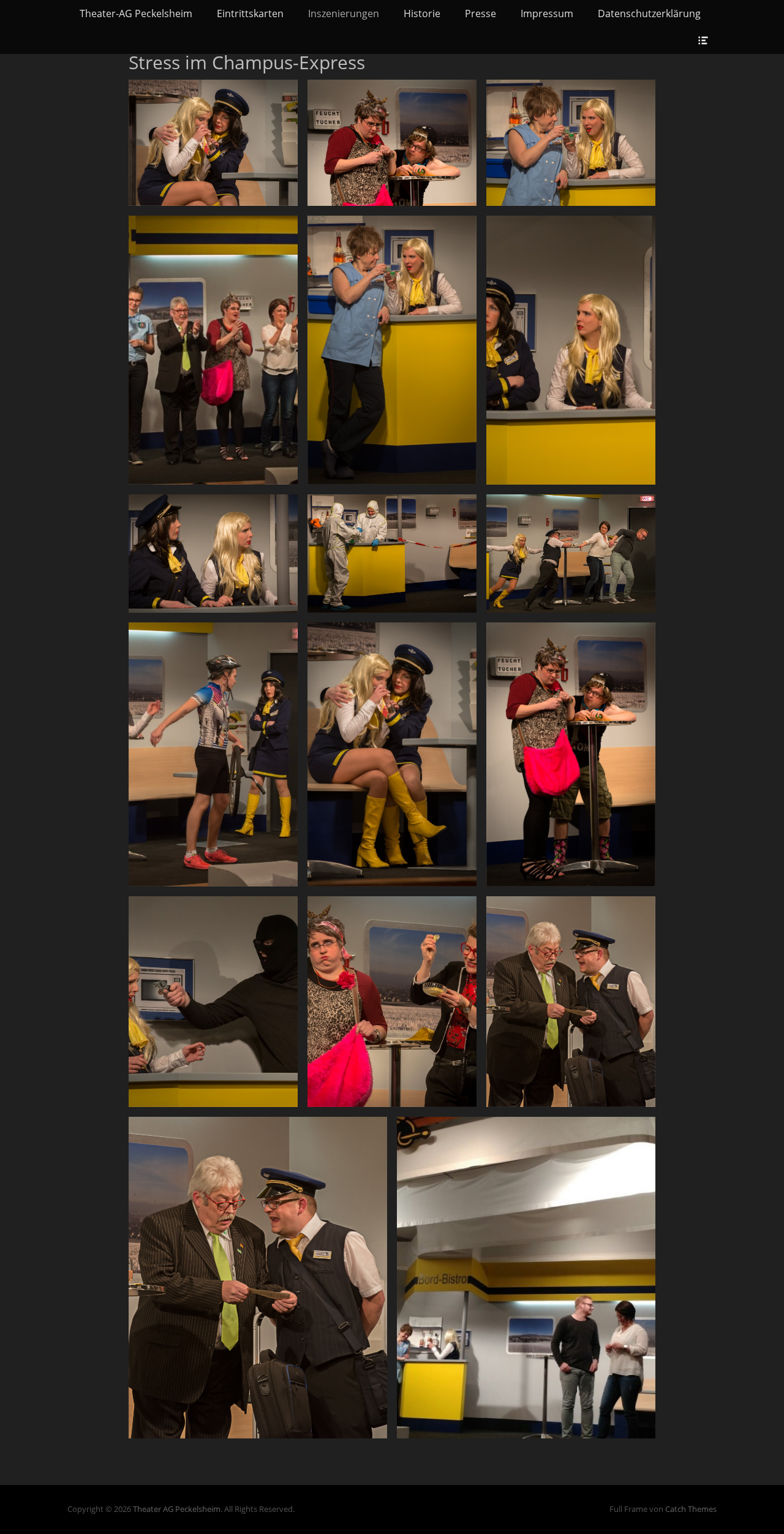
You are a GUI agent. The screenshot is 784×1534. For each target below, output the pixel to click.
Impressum (547, 13)
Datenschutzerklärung (649, 13)
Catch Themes (691, 1508)
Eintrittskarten (250, 13)
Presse (480, 13)
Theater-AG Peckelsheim (136, 13)
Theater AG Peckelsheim (177, 1508)
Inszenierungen (343, 13)
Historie (422, 13)
